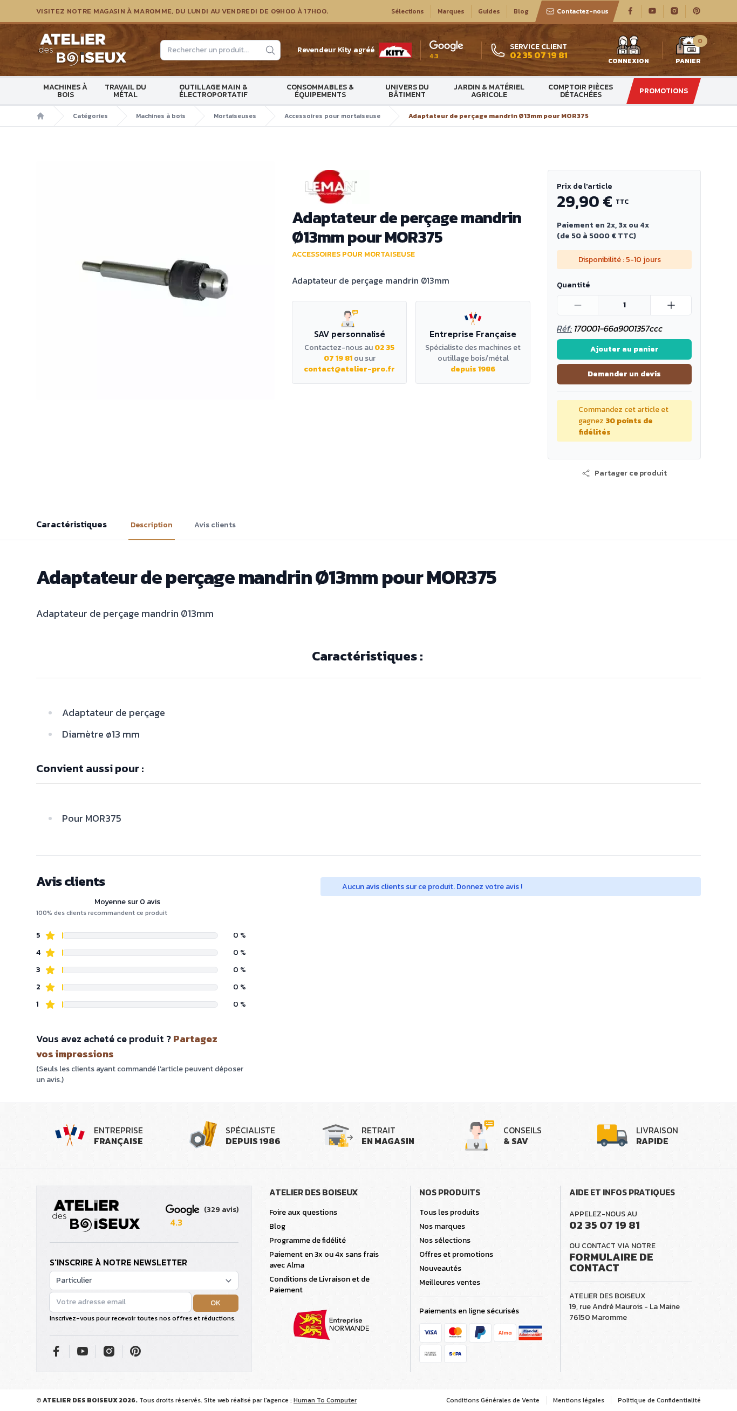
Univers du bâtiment (407, 90)
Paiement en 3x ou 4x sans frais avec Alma (324, 1260)
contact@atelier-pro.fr (349, 369)
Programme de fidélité (307, 1240)
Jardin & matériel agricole (489, 90)
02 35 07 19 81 (604, 1225)
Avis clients (215, 525)
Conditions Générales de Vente (493, 1400)
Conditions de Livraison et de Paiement (319, 1285)
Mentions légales (578, 1400)
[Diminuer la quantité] (577, 305)
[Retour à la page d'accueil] (96, 1216)
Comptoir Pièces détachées (580, 90)
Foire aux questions (303, 1212)
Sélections (407, 11)
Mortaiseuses (235, 116)
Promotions (663, 91)
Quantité (573, 285)
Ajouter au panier (624, 349)
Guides (489, 11)
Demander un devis (624, 374)
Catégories (90, 116)
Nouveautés (440, 1268)
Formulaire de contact (611, 1262)
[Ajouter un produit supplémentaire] (670, 305)
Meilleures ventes (449, 1282)
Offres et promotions (456, 1254)
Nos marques (442, 1226)
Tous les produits (449, 1212)
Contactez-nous (583, 11)
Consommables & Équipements (320, 90)
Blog (521, 11)
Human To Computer (325, 1400)
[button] (624, 473)
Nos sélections (444, 1240)
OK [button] (215, 1303)
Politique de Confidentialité (659, 1400)
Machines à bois (65, 90)
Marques (451, 11)
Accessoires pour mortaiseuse (332, 116)
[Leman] (411, 187)
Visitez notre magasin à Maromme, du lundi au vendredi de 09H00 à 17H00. (182, 11)
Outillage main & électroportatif (213, 90)
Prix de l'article (584, 186)
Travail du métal (125, 90)
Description (152, 525)
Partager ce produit (631, 473)
